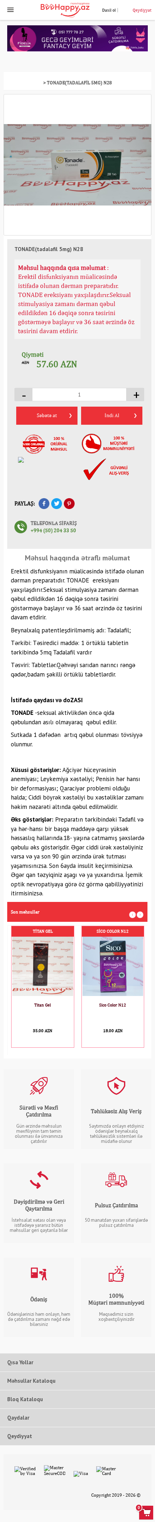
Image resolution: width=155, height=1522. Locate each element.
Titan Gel (43, 931)
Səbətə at (47, 415)
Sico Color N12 (113, 931)
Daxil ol (109, 10)
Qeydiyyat (142, 10)
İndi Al (112, 415)
